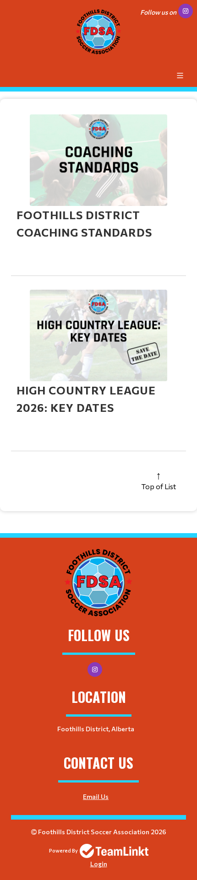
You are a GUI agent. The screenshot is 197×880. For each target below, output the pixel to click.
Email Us (96, 796)
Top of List (158, 486)
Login (98, 864)
